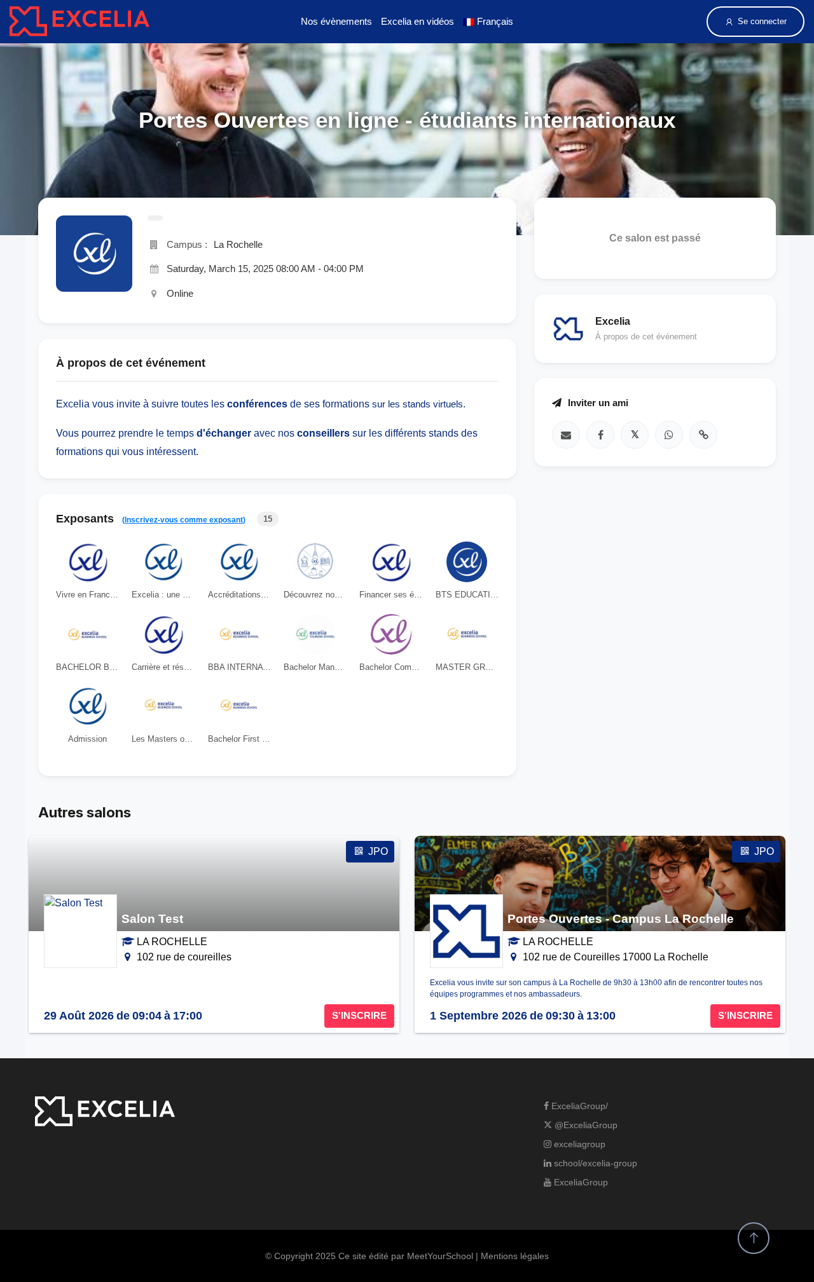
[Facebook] (600, 434)
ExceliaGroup (579, 1182)
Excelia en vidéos (417, 21)
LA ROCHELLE (172, 941)
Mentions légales (515, 1256)
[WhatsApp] (669, 434)
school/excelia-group (594, 1163)
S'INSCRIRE (359, 1015)
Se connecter (762, 21)
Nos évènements (336, 21)
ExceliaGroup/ (578, 1106)
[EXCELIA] (79, 21)
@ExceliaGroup (584, 1125)
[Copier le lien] (703, 434)
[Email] (566, 434)
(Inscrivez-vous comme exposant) (183, 519)
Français (493, 21)
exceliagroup (578, 1144)
